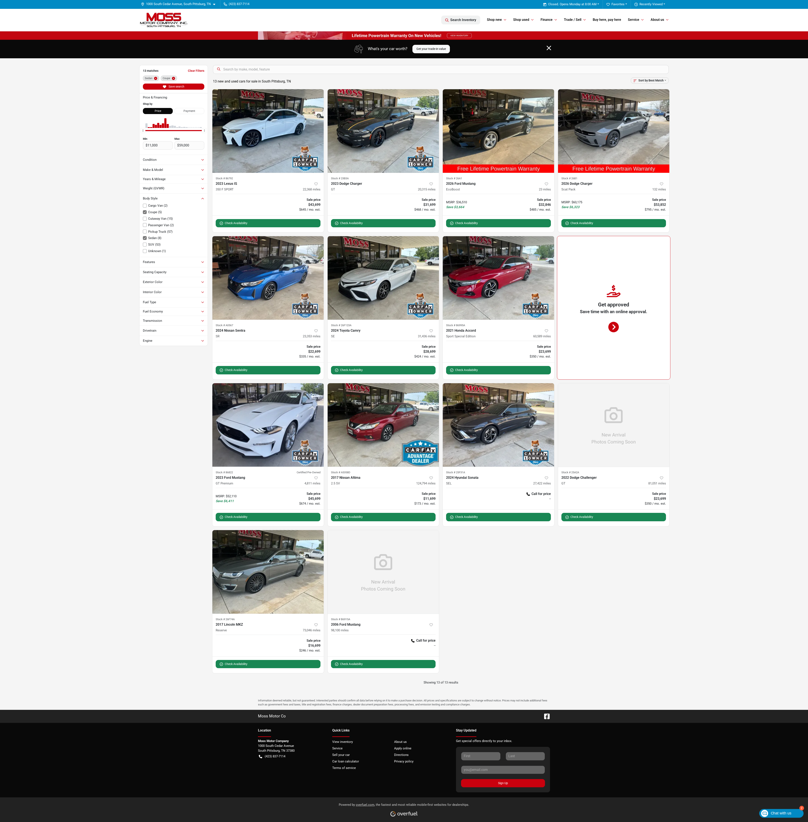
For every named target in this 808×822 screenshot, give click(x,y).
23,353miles (311, 336)
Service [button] (633, 20)
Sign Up (503, 783)
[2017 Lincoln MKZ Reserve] (268, 572)
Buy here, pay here (607, 20)
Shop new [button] (494, 20)
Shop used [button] (521, 20)
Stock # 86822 (224, 472)
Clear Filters (196, 70)
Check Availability (236, 223)
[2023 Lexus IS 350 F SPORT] (268, 131)
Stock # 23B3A (340, 178)
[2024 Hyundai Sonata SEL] (498, 425)
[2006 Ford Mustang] (383, 572)
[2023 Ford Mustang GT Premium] (268, 425)
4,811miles (312, 483)
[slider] (142, 130)
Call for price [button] (541, 494)
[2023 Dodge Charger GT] (383, 131)
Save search (176, 86)
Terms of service (344, 768)
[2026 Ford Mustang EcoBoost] (498, 131)
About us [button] (657, 20)
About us (400, 742)
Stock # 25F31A (455, 472)
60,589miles (542, 336)
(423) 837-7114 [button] (239, 4)
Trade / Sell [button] (572, 20)
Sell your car (341, 755)
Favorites (618, 4)
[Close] (549, 48)
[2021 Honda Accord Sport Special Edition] (498, 278)
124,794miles (426, 483)
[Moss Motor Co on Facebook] (545, 716)
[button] (179, 4)
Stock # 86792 (224, 178)
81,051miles (657, 483)
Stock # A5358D (340, 472)
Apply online (402, 748)
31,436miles (427, 336)
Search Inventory (463, 20)
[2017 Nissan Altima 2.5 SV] (383, 425)
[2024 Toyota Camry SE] (383, 278)
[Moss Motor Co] (164, 20)
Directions (401, 755)
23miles (545, 189)
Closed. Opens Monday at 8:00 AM (572, 4)
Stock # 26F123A (341, 325)
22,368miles (311, 189)
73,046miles (311, 630)
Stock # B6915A (340, 619)
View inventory (342, 742)
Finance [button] (547, 20)
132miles (659, 189)
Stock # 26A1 (454, 178)
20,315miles (427, 189)
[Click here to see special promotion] (404, 35)
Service (337, 748)
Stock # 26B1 (569, 178)
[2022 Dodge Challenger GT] (614, 425)
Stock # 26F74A (225, 619)
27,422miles (542, 483)
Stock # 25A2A (570, 472)
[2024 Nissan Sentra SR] (268, 278)
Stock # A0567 (224, 325)
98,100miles (340, 630)
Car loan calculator (345, 761)
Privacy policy (403, 761)
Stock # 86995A (455, 325)
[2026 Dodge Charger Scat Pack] (614, 131)
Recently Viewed (651, 4)
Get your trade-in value (431, 49)
